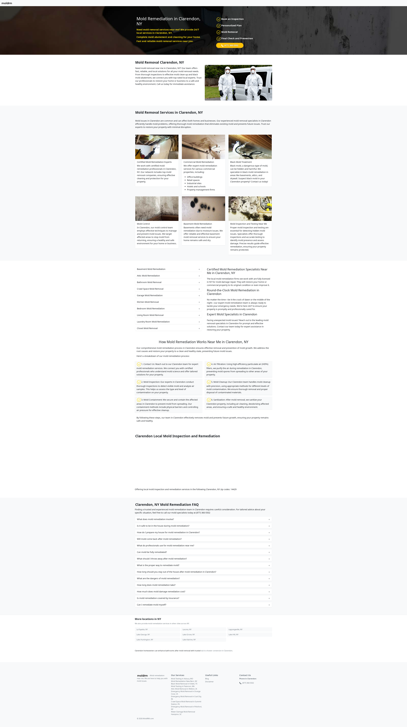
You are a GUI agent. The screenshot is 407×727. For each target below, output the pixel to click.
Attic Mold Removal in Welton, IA (184, 689)
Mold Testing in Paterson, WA (182, 686)
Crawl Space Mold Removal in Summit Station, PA (186, 702)
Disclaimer (209, 681)
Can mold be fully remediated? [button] (152, 552)
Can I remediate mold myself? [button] (151, 604)
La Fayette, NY (142, 629)
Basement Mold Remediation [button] (151, 269)
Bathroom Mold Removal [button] (149, 282)
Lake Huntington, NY (145, 639)
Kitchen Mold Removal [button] (148, 302)
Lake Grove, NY (189, 634)
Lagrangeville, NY (235, 629)
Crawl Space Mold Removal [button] (150, 288)
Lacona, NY (187, 629)
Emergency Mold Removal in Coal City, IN (186, 697)
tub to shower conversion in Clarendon (216, 650)
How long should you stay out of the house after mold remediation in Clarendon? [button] (176, 571)
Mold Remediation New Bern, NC (184, 681)
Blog (207, 678)
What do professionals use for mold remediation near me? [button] (165, 545)
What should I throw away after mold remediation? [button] (162, 558)
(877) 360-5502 (230, 45)
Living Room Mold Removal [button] (150, 315)
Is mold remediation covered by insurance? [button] (158, 598)
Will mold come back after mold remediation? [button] (159, 539)
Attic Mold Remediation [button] (148, 275)
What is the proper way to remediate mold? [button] (158, 565)
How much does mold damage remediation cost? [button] (161, 591)
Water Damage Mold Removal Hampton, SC (183, 713)
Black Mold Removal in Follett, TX (184, 684)
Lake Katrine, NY (189, 639)
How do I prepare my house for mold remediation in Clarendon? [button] (168, 532)
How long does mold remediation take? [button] (156, 585)
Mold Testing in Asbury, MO (182, 678)
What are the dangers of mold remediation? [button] (158, 578)
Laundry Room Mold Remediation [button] (153, 321)
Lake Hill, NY (233, 634)
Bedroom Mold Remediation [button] (151, 308)
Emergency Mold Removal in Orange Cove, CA (185, 692)
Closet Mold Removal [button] (147, 328)
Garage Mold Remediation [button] (150, 295)
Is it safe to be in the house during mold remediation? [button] (163, 525)
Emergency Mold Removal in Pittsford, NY (186, 707)
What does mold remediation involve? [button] (155, 519)
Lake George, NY (143, 634)
